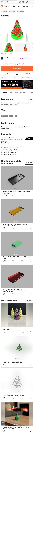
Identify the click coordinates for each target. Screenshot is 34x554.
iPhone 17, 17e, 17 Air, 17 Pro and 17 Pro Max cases (17, 257)
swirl (11, 115)
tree (16, 115)
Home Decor (21, 11)
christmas (4, 115)
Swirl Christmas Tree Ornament (13, 395)
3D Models (4, 11)
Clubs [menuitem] (19, 6)
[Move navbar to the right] (32, 6)
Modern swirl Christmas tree (12, 362)
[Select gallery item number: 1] (14, 188)
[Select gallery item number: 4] (18, 188)
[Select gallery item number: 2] (15, 188)
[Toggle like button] (4, 195)
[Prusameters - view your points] (23, 2)
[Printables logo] (2, 6)
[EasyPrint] (20, 1)
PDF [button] (31, 99)
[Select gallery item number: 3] (17, 221)
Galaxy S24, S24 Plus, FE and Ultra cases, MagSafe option (16, 290)
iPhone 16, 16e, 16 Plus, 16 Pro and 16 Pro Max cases (16, 192)
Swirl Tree (6, 329)
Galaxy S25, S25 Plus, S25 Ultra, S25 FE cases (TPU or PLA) (16, 225)
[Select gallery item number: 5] (19, 188)
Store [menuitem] (14, 6)
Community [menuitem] (26, 6)
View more (29, 162)
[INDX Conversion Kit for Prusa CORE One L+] (17, 84)
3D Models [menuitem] (7, 6)
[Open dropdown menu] (31, 15)
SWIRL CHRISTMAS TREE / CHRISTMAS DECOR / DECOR (16, 427)
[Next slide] (31, 47)
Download (18, 68)
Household (12, 11)
